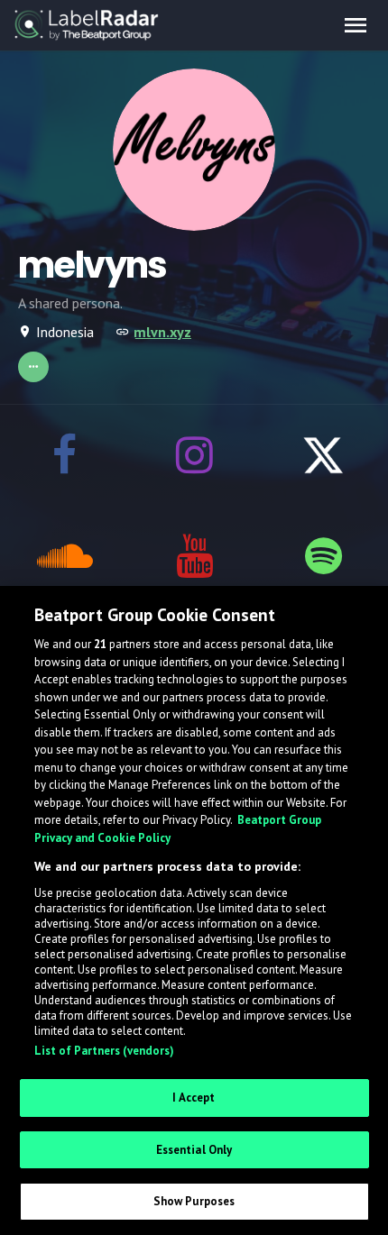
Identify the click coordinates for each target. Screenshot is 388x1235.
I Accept (193, 1097)
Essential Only (194, 1149)
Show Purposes (194, 1201)
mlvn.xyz (162, 332)
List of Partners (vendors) (104, 1050)
